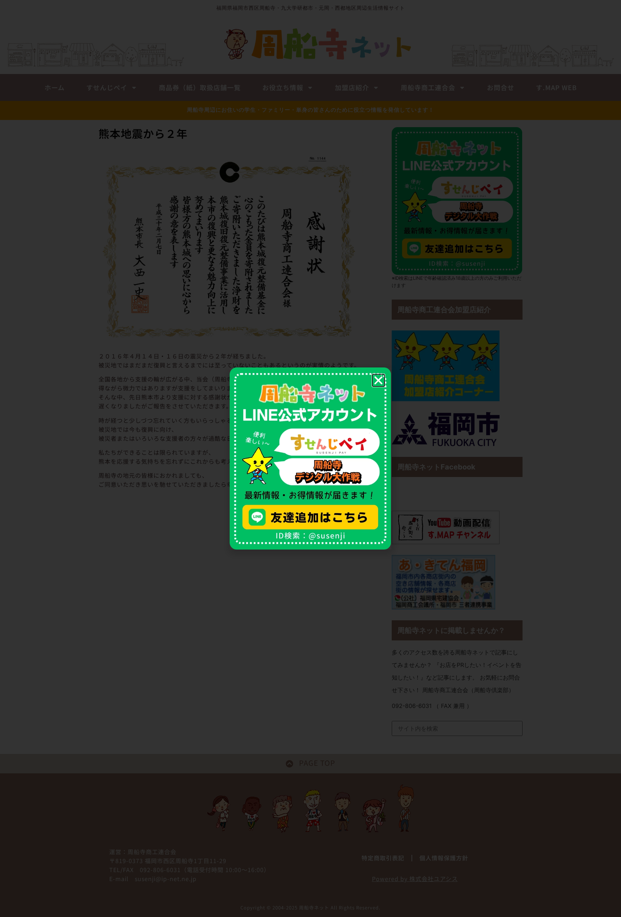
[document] (310, 458)
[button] (378, 380)
